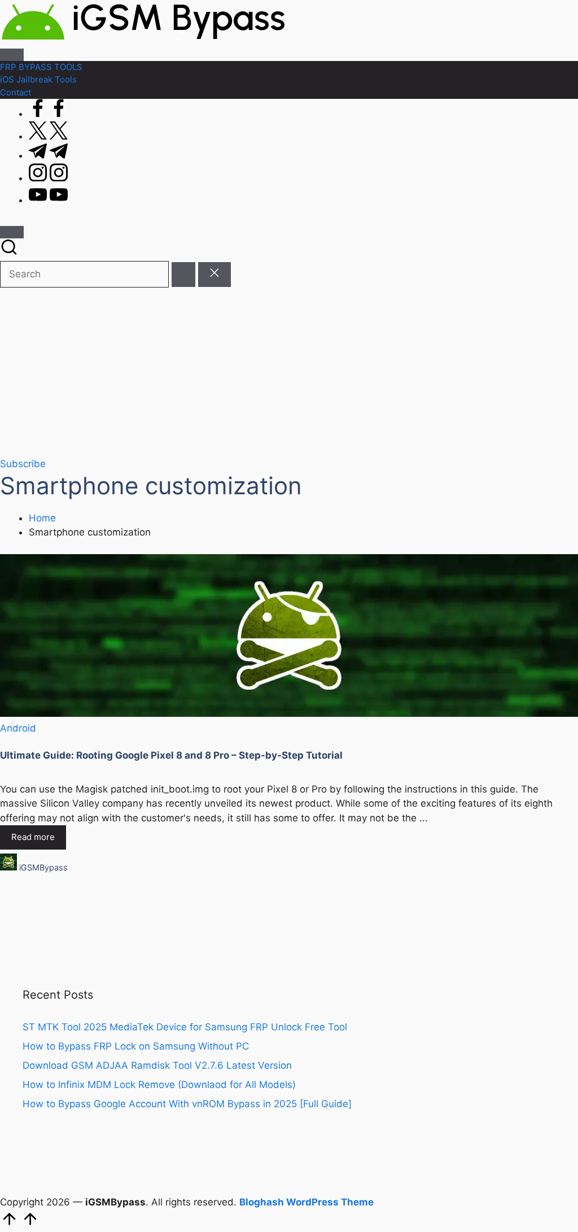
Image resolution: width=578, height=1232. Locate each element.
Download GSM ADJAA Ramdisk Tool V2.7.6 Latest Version (157, 1065)
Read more (33, 837)
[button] (183, 275)
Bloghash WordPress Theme (306, 1202)
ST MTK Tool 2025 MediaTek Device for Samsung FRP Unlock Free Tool (185, 1027)
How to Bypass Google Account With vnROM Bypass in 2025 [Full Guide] (187, 1103)
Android (18, 728)
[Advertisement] (289, 372)
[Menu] (12, 55)
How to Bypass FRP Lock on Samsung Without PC (136, 1046)
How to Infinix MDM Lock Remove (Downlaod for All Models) (159, 1084)
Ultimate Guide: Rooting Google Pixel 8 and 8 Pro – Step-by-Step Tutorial (171, 755)
